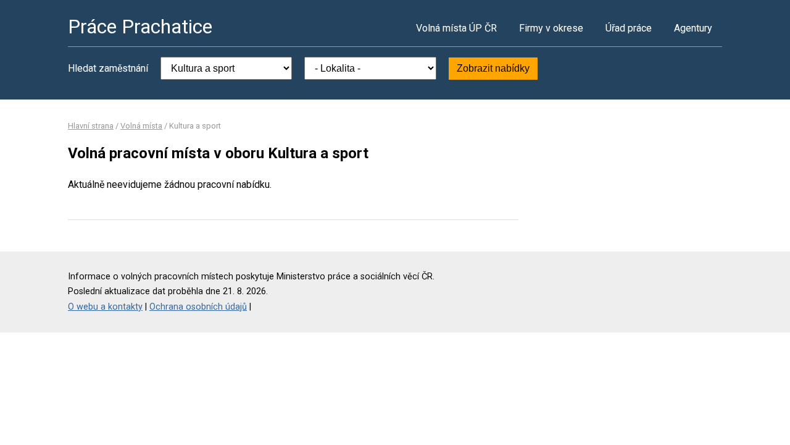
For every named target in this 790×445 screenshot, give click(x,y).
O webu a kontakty (105, 307)
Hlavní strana (91, 125)
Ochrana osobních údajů (198, 307)
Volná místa (141, 125)
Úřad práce (628, 28)
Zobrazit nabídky (493, 68)
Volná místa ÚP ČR (456, 28)
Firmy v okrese (551, 28)
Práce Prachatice (140, 26)
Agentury (693, 28)
